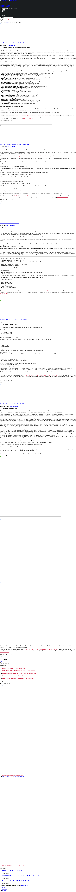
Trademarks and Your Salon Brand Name (9, 223)
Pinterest (4, 890)
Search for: (2, 663)
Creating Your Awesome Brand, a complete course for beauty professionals (31, 115)
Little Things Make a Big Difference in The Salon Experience (14, 42)
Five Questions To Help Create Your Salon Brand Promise (13, 319)
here (58, 185)
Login (3, 15)
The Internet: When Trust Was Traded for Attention (16, 881)
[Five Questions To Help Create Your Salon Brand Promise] (26, 317)
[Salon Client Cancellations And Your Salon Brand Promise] (26, 401)
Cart (6, 12)
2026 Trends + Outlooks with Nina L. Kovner (14, 668)
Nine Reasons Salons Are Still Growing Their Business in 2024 (14, 144)
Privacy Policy (24, 885)
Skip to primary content (5, 5)
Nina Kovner (9, 45)
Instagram (4, 889)
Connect (4, 14)
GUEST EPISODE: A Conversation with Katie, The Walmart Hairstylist (21, 875)
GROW (13, 45)
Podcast (4, 10)
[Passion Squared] (8, 0)
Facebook (4, 887)
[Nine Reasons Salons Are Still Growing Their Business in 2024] (26, 142)
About (3, 9)
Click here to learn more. (28, 118)
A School (7, 156)
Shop (3, 11)
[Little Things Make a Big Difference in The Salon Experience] (26, 40)
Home (7, 22)
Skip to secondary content (5, 6)
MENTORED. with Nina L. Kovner (9, 8)
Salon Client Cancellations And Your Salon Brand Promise (13, 403)
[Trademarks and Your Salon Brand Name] (26, 220)
